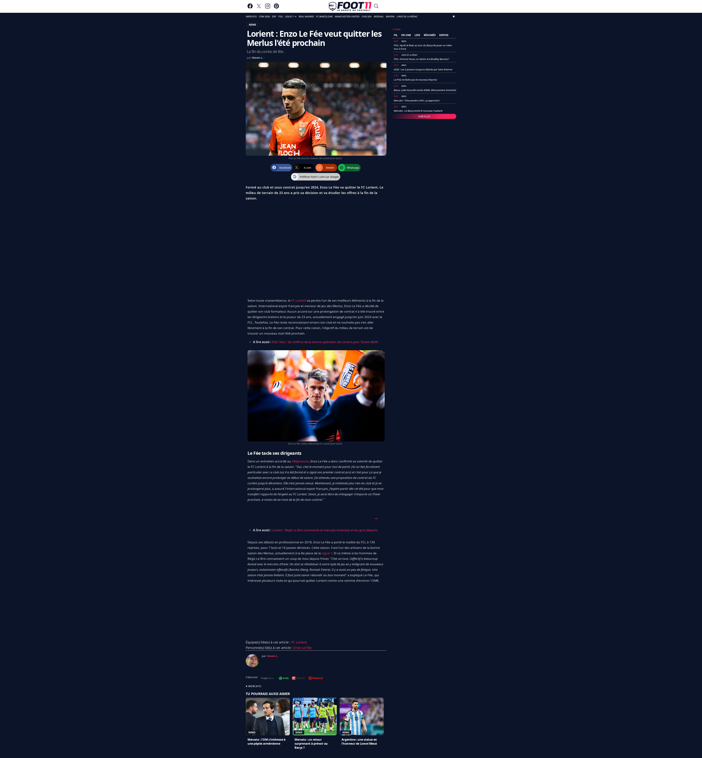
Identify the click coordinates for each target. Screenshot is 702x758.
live (417, 35)
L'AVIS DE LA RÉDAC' (407, 16)
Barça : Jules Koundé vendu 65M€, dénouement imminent (425, 90)
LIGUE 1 (289, 16)
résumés (430, 35)
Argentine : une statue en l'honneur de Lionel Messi (359, 742)
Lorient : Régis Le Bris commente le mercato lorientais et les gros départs (325, 530)
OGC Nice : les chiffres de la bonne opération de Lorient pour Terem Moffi (325, 342)
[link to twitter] (258, 7)
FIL (396, 35)
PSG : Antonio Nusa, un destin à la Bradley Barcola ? (421, 59)
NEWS (252, 24)
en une (406, 35)
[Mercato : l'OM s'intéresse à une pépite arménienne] (268, 716)
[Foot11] (350, 6)
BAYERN (390, 16)
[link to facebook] (250, 7)
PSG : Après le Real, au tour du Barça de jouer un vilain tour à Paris (423, 47)
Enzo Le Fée (303, 647)
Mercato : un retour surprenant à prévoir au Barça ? (311, 744)
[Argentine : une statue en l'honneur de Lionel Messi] (362, 716)
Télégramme (300, 461)
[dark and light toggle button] (453, 16)
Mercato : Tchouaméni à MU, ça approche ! (417, 100)
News (251, 732)
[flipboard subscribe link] (298, 678)
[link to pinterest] (276, 7)
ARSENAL (379, 16)
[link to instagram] (267, 7)
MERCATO (251, 16)
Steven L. (258, 57)
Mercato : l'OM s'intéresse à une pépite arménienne (267, 742)
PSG (280, 16)
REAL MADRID (306, 16)
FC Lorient (298, 300)
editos (443, 35)
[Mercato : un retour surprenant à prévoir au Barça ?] (315, 716)
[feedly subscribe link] (283, 678)
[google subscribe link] (267, 678)
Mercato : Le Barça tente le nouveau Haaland (418, 110)
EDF (274, 16)
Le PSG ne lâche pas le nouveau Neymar (415, 79)
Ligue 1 (327, 553)
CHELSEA (366, 16)
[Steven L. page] (252, 660)
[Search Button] (376, 6)
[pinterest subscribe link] (315, 678)
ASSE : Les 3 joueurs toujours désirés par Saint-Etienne (423, 69)
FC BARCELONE (324, 16)
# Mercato (253, 686)
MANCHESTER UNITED (347, 16)
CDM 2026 (264, 16)
